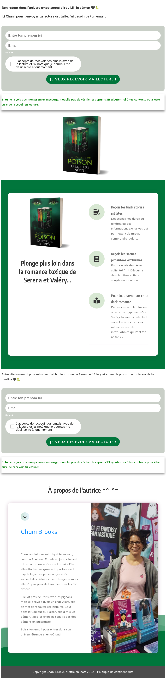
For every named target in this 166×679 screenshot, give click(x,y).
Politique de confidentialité (115, 672)
